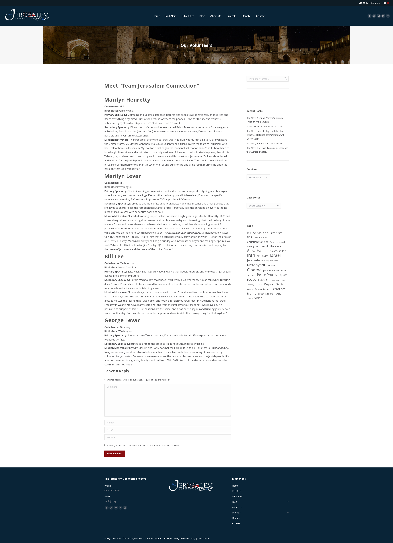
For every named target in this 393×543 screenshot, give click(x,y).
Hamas (262, 250)
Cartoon (263, 237)
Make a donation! (371, 3)
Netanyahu (256, 265)
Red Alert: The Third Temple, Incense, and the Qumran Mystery (267, 149)
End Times (260, 246)
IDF (284, 251)
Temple (250, 289)
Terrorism (278, 289)
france (278, 246)
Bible (255, 237)
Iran (251, 255)
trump (251, 293)
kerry (266, 261)
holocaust (275, 251)
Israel (275, 255)
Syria (279, 284)
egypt (282, 241)
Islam (265, 256)
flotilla (270, 246)
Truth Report (265, 293)
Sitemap (206, 538)
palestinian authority (274, 270)
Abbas (257, 233)
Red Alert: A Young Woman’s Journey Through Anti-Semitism (265, 119)
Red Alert (262, 279)
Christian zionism (257, 242)
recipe (252, 279)
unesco (250, 298)
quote (283, 275)
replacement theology (278, 280)
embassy (250, 246)
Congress (273, 242)
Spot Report (265, 284)
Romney (250, 285)
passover (251, 275)
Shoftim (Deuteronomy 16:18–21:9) (264, 143)
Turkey (277, 293)
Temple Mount (262, 289)
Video (258, 298)
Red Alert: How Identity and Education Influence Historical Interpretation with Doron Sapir (265, 135)
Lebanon (274, 260)
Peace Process (267, 275)
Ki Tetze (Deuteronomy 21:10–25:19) (265, 126)
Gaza (251, 250)
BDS (249, 237)
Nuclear (271, 265)
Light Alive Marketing (185, 538)
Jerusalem (255, 260)
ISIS (258, 255)
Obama (254, 270)
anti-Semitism (272, 233)
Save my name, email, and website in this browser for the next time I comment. (143, 445)
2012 (249, 233)
